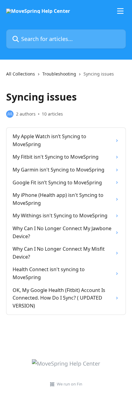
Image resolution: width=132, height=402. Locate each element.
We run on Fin (69, 384)
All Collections (20, 74)
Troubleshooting (59, 74)
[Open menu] (120, 11)
